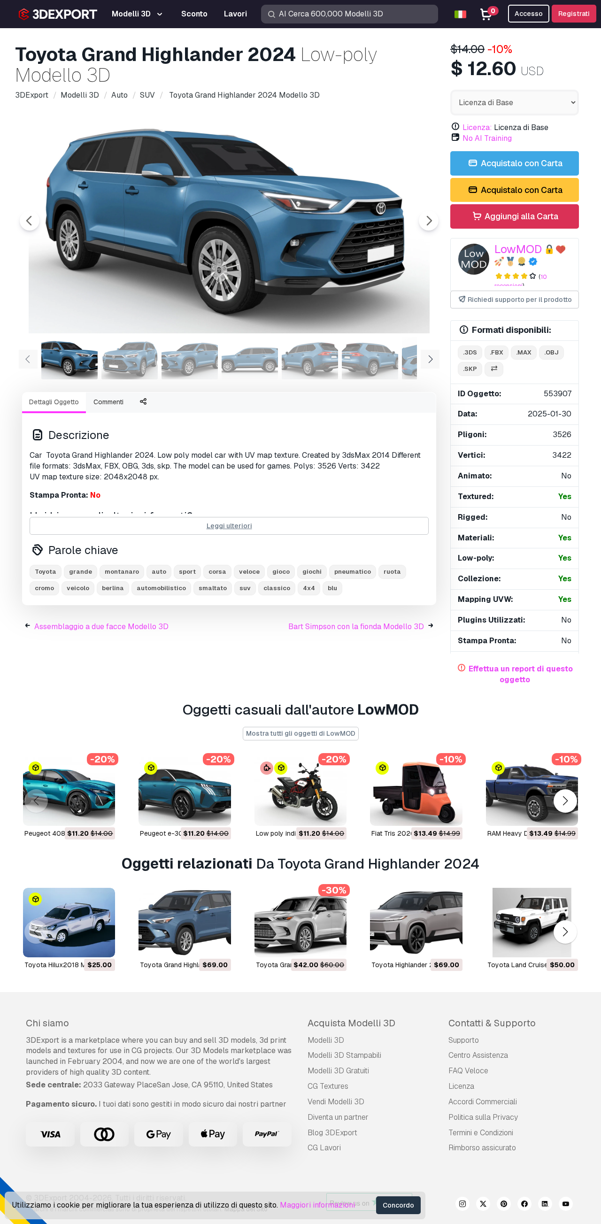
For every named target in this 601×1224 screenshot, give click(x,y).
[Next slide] (429, 221)
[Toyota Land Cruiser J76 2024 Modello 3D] (532, 922)
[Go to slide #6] (370, 358)
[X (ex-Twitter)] (483, 1205)
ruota (392, 572)
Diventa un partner (338, 1117)
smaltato (213, 588)
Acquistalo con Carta (520, 163)
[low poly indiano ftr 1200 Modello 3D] (300, 791)
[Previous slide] (29, 221)
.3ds (470, 352)
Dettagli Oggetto (54, 402)
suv (245, 588)
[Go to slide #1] (69, 358)
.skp (470, 369)
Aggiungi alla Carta (520, 216)
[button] (565, 801)
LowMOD (518, 249)
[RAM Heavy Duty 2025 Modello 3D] (532, 791)
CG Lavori (324, 1148)
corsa (217, 572)
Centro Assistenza (478, 1055)
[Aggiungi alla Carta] (82, 813)
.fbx (496, 352)
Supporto (463, 1040)
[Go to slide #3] (190, 358)
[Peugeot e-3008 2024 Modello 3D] (185, 791)
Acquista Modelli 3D (351, 1023)
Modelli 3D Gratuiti (338, 1071)
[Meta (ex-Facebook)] (524, 1205)
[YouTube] (565, 1205)
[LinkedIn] (545, 1205)
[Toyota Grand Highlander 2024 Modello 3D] (185, 922)
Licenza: (477, 127)
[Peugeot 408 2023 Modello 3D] (69, 791)
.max (524, 352)
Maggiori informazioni (317, 1205)
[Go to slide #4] (250, 358)
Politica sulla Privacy (483, 1117)
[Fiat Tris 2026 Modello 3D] (416, 791)
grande (80, 572)
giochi (312, 572)
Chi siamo (47, 1023)
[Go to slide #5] (310, 358)
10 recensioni (520, 281)
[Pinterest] (503, 1205)
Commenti (108, 402)
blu (332, 588)
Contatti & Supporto (492, 1023)
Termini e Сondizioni (480, 1133)
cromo (44, 588)
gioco (281, 572)
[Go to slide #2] (129, 358)
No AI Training (487, 138)
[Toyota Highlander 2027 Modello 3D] (416, 922)
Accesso (529, 13)
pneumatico (352, 572)
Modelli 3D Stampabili (344, 1055)
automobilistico (161, 588)
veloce (249, 572)
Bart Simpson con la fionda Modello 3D (356, 626)
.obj (551, 352)
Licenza (461, 1086)
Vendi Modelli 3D (336, 1102)
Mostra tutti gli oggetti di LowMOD (300, 733)
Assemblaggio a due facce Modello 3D (101, 626)
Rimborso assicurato (482, 1148)
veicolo (78, 588)
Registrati (574, 13)
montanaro (122, 572)
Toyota (45, 572)
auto (159, 572)
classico (276, 588)
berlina (113, 588)
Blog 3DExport (332, 1133)
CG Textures (328, 1086)
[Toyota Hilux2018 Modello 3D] (69, 922)
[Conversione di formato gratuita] (494, 369)
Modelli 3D (326, 1040)
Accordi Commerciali (482, 1102)
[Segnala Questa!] (101, 813)
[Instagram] (462, 1205)
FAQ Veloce (468, 1071)
